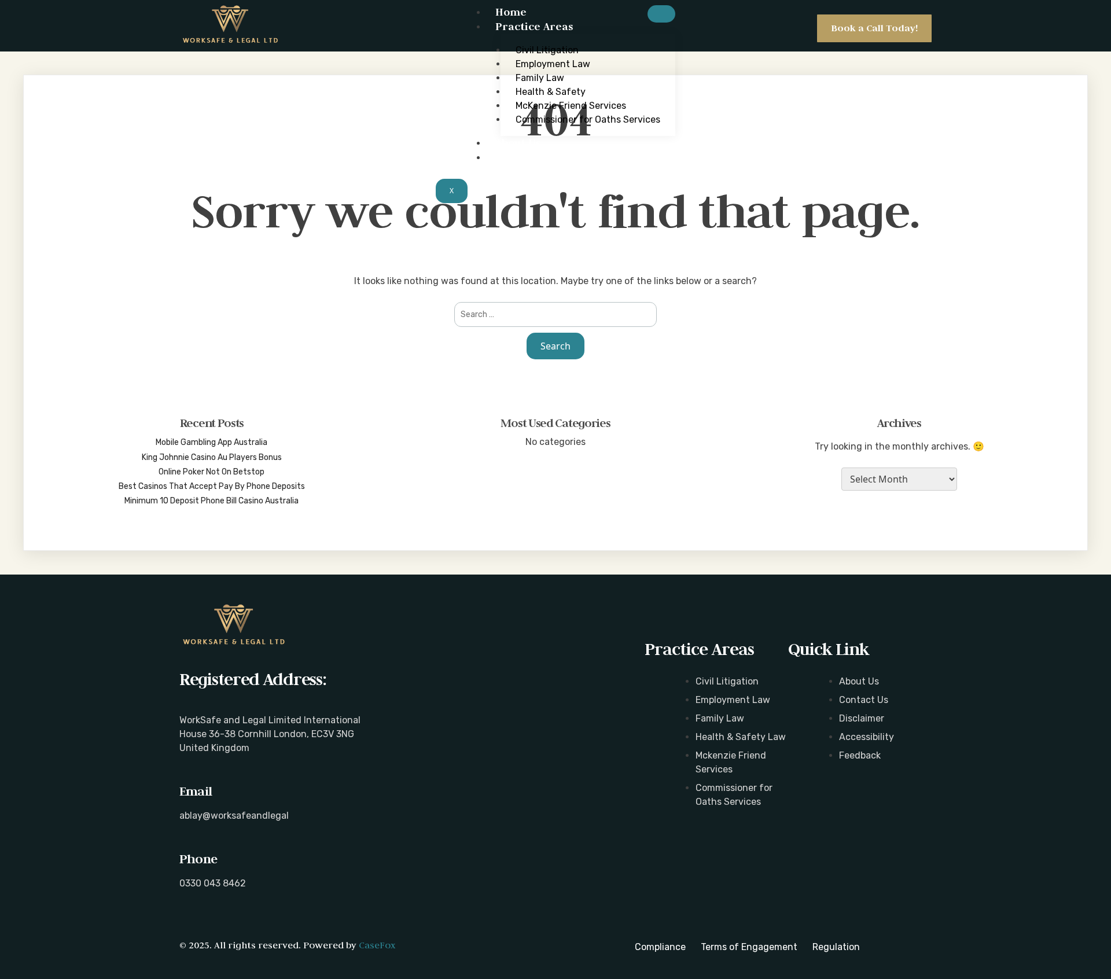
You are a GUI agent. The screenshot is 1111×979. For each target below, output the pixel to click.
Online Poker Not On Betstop (211, 472)
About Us (517, 142)
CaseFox (377, 945)
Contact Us (523, 157)
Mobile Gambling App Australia (211, 442)
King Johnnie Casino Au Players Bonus (212, 457)
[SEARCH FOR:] (555, 314)
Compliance (660, 946)
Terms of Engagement (749, 946)
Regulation (836, 946)
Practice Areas (534, 26)
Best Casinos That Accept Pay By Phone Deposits (212, 486)
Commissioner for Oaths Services (588, 119)
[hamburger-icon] (661, 14)
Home (511, 12)
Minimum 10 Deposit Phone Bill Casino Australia (211, 501)
